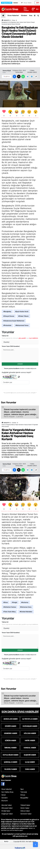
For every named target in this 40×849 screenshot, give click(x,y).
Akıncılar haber (6, 805)
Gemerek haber (25, 814)
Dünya (13, 20)
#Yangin (14, 602)
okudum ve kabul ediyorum (20, 368)
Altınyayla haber (7, 808)
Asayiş (31, 15)
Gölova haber (25, 811)
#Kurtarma (24, 602)
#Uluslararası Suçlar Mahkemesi (13, 321)
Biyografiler (24, 798)
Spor (22, 789)
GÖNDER (20, 364)
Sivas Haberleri (13, 15)
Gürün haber (24, 808)
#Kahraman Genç (25, 607)
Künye (25, 2)
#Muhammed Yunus (21, 325)
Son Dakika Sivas (7, 792)
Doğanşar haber (7, 814)
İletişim (29, 2)
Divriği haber (5, 811)
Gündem (24, 15)
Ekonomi (4, 801)
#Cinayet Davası (8, 316)
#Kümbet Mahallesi (26, 611)
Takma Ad (5, 336)
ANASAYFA (6, 20)
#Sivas (5, 602)
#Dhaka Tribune (23, 316)
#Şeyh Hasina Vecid (21, 311)
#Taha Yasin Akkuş (9, 611)
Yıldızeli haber (25, 805)
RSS (7, 841)
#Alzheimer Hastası (9, 607)
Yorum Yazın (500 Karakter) (11, 346)
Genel (3, 795)
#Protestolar (7, 325)
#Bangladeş (7, 311)
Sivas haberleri (6, 789)
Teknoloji (23, 792)
